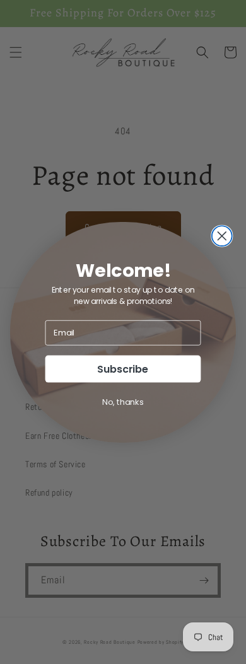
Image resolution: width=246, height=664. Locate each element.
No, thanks (122, 401)
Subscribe (122, 368)
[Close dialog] (222, 236)
